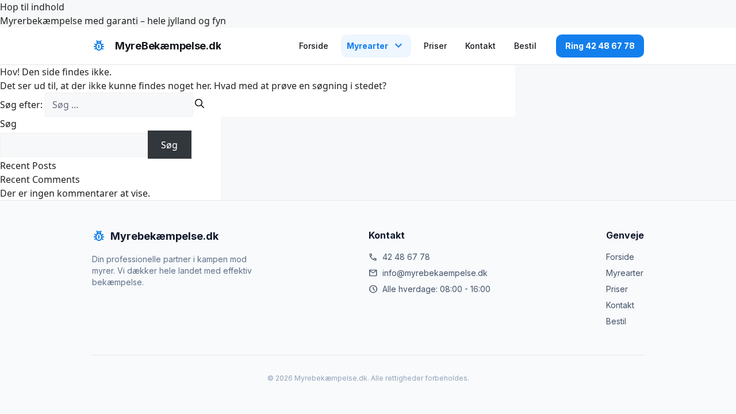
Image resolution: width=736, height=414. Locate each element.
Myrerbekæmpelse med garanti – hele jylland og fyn (113, 20)
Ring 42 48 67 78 (600, 46)
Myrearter (624, 273)
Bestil (525, 46)
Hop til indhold (32, 7)
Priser (435, 46)
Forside (313, 46)
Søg (8, 123)
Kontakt (480, 46)
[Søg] (199, 103)
